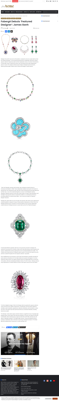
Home (2, 11)
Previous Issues (19, 11)
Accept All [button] (55, 398)
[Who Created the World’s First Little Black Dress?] (6, 363)
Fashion (8, 18)
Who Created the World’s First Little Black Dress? (6, 368)
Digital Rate (32, 11)
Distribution (38, 11)
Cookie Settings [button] (48, 398)
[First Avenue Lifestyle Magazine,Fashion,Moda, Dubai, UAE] (7, 6)
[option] (20, 343)
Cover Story (7, 15)
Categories (7, 11)
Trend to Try (18, 18)
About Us (13, 11)
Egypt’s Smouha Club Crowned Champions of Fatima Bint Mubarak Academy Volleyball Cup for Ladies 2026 (29, 383)
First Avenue (5, 28)
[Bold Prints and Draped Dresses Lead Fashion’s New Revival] (20, 363)
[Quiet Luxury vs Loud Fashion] (33, 363)
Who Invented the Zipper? (20, 343)
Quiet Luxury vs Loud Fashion (31, 368)
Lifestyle (13, 18)
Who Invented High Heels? (26, 388)
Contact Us (26, 11)
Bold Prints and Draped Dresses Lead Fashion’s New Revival (19, 369)
